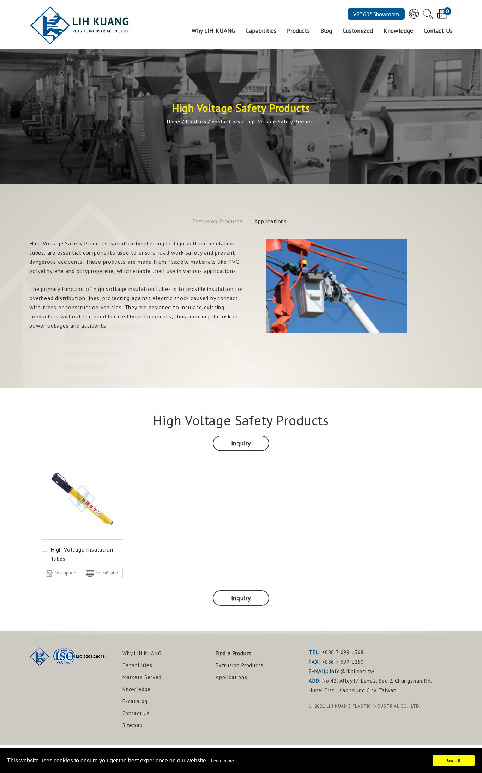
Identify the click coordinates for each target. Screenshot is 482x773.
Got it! (453, 760)
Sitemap (132, 725)
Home (174, 121)
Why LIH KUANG (213, 31)
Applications (226, 121)
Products (298, 31)
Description (65, 573)
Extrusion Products (217, 221)
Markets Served (142, 677)
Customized (358, 31)
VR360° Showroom (376, 14)
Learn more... (224, 760)
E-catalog (134, 701)
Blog (326, 31)
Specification (108, 573)
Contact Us (438, 31)
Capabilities (261, 31)
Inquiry (241, 443)
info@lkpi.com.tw (352, 671)
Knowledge (398, 31)
